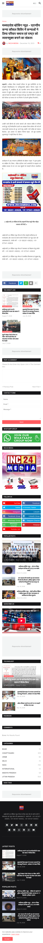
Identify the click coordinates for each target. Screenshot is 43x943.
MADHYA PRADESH (21, 773)
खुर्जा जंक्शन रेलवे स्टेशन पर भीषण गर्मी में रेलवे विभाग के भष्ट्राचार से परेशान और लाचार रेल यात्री (10, 338)
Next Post (36, 387)
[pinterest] (26, 825)
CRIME (21, 757)
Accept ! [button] (7, 939)
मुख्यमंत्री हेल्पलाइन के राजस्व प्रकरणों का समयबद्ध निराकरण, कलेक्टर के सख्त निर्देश (31, 311)
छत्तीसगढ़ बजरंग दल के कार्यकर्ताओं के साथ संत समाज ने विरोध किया (10, 311)
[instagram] (21, 825)
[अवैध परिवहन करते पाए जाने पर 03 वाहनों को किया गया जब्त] (8, 706)
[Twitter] (21, 283)
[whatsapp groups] (29, 830)
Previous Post (8, 387)
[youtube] (17, 825)
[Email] (31, 283)
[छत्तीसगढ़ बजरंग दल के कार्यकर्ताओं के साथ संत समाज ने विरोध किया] (8, 854)
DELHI (21, 761)
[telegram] (9, 830)
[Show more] (36, 283)
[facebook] (7, 825)
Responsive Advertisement (21, 14)
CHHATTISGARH (21, 753)
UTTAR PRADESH (21, 777)
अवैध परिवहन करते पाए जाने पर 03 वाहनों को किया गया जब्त (28, 704)
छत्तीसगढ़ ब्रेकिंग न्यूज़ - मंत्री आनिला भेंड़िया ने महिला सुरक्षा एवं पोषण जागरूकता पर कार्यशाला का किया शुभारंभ (29, 593)
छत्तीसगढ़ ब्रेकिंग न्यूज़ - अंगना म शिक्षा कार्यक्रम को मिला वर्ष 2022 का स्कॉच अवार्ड (28, 568)
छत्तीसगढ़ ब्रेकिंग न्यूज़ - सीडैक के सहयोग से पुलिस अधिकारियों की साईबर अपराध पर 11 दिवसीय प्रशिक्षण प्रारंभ (28, 893)
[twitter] (12, 825)
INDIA (21, 765)
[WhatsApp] (26, 283)
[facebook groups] (14, 830)
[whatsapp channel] (19, 830)
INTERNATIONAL (21, 769)
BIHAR (21, 749)
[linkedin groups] (24, 830)
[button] (3, 3)
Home (4, 21)
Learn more (15, 934)
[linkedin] (31, 825)
